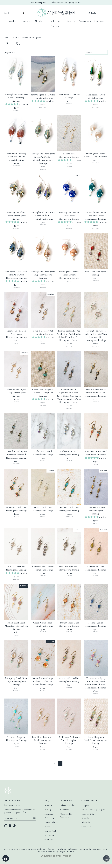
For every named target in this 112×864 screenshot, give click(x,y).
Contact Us (86, 827)
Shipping (85, 805)
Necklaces (40, 21)
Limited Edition (51, 822)
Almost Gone (50, 827)
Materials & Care (88, 814)
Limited (70, 21)
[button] (12, 104)
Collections (55, 21)
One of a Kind (50, 831)
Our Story (56, 26)
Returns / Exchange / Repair (93, 810)
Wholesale (85, 822)
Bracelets (12, 21)
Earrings (26, 21)
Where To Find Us (67, 805)
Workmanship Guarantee (66, 815)
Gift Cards (99, 21)
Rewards (85, 818)
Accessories (84, 21)
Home (6, 37)
